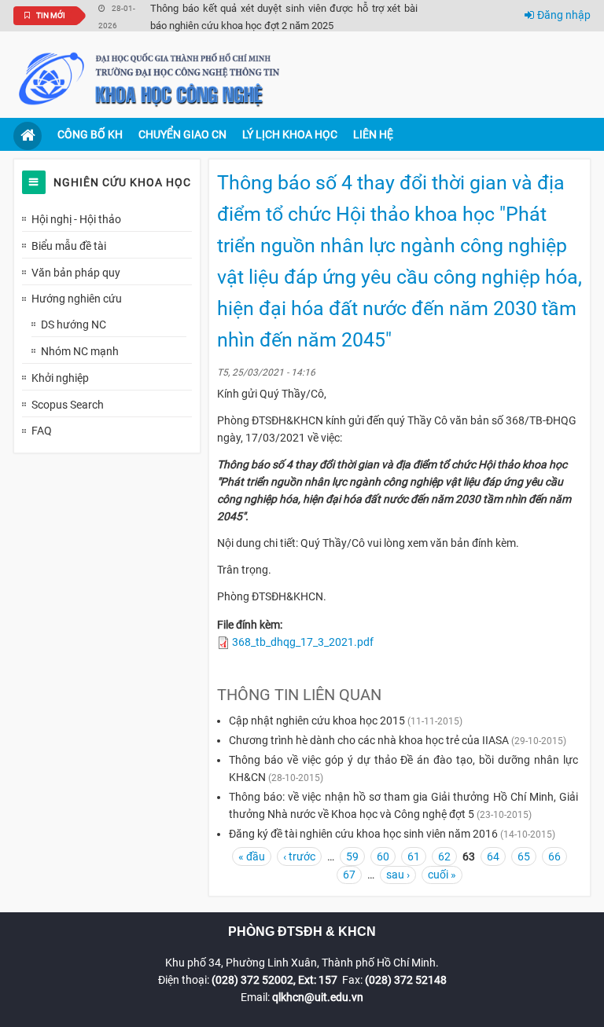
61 (413, 856)
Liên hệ (373, 134)
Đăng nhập (564, 15)
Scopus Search (67, 404)
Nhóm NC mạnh (80, 351)
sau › (398, 874)
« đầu (251, 856)
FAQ (41, 430)
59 (352, 856)
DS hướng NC (73, 324)
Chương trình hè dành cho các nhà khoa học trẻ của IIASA (369, 740)
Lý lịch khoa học (289, 134)
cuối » (442, 874)
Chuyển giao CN (182, 134)
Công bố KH (90, 134)
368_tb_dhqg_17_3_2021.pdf (303, 642)
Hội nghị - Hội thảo (76, 219)
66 (554, 856)
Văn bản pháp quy (75, 272)
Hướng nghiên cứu (76, 298)
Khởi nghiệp (60, 378)
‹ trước (299, 856)
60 (383, 856)
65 (523, 856)
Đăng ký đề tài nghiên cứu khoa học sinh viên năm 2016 (363, 833)
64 (493, 856)
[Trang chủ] (151, 78)
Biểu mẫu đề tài (68, 246)
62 (444, 856)
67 (349, 874)
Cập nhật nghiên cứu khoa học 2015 (317, 720)
